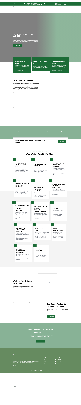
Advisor (40, 23)
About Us (36, 23)
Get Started (18, 45)
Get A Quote (62, 141)
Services (44, 23)
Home (32, 23)
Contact (49, 23)
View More (52, 316)
